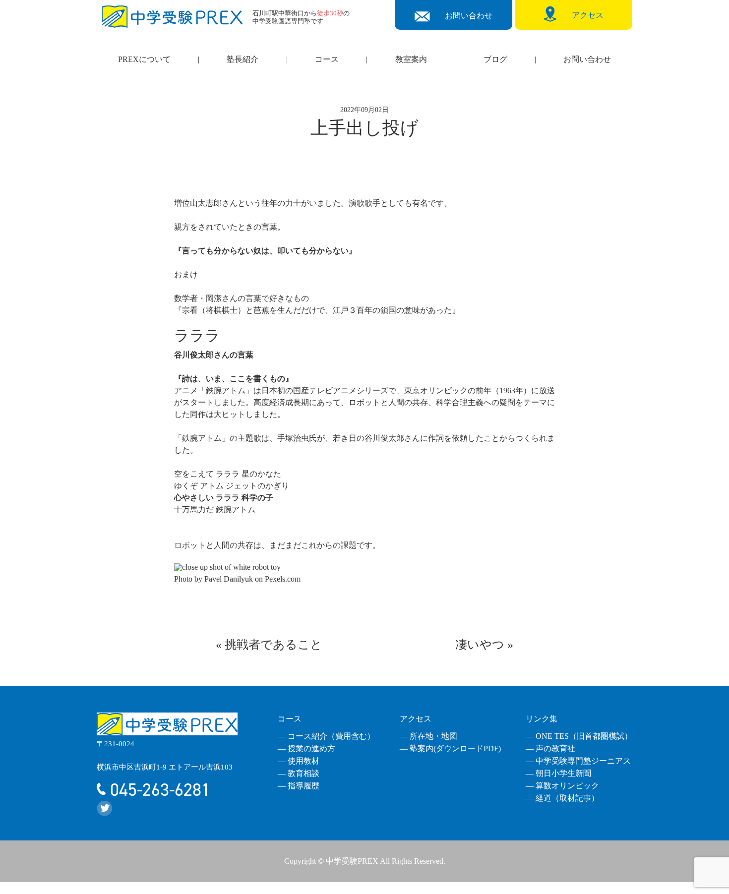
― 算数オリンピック (562, 785)
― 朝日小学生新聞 (558, 773)
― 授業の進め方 (306, 748)
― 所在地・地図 (428, 736)
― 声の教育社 (550, 748)
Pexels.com (283, 579)
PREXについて (144, 59)
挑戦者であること (273, 644)
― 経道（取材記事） (562, 798)
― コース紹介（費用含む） (326, 736)
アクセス (415, 719)
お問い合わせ (587, 59)
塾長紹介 (242, 59)
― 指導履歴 (298, 785)
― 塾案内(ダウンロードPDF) (450, 748)
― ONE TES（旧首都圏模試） (579, 736)
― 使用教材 (298, 761)
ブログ (495, 59)
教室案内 (411, 59)
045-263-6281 (158, 790)
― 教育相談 (298, 773)
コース (327, 59)
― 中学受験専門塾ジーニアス (578, 761)
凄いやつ (479, 644)
